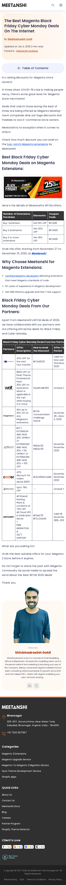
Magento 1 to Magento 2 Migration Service (25, 765)
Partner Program (11, 823)
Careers (6, 817)
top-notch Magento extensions (27, 144)
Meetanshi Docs (11, 806)
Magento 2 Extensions (14, 753)
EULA (22, 879)
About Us (7, 794)
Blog (4, 812)
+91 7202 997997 (17, 732)
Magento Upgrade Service (16, 759)
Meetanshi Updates (27, 51)
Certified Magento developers (22, 276)
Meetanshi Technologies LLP (45, 870)
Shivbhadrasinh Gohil (20, 39)
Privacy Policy (55, 879)
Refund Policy (10, 879)
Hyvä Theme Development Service (21, 771)
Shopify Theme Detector (16, 829)
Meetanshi (39, 253)
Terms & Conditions (36, 879)
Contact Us (8, 800)
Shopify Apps (9, 776)
